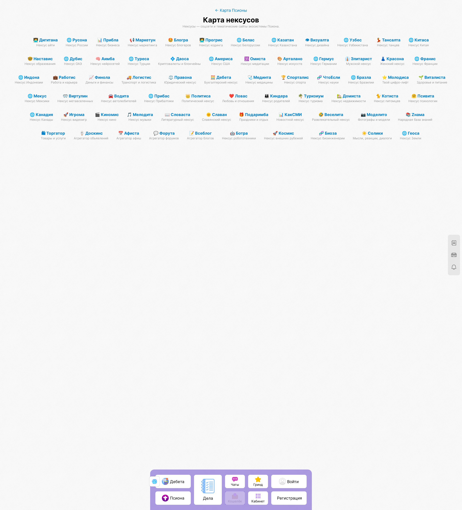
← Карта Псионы (231, 10)
